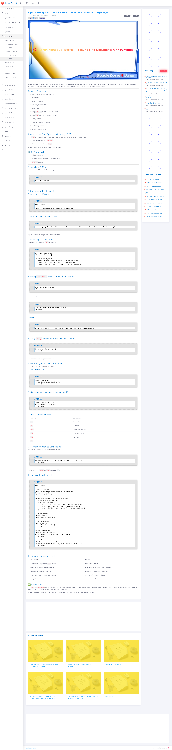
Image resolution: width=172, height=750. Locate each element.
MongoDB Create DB (11, 48)
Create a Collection (11, 51)
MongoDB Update (10, 77)
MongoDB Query (10, 62)
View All (163, 71)
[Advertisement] (83, 616)
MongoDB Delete (10, 70)
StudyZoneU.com (31, 748)
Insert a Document (10, 55)
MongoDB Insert (10, 40)
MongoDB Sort (9, 66)
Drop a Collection (10, 73)
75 (128, 16)
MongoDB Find (9, 59)
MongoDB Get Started (11, 44)
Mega (33, 3)
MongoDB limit (9, 81)
